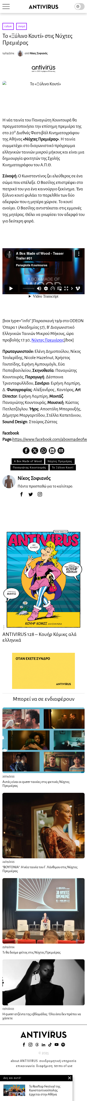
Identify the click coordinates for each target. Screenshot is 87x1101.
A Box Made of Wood (28, 461)
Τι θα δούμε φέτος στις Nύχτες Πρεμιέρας (31, 952)
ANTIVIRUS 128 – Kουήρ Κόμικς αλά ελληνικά (39, 637)
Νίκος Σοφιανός (39, 53)
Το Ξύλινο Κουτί (62, 467)
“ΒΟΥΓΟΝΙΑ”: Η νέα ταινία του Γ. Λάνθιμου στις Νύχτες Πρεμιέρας (40, 869)
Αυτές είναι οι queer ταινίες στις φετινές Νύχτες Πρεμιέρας (36, 784)
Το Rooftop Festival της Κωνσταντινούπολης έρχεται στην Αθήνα (44, 1090)
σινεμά (21, 26)
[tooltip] (26, 450)
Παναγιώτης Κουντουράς (29, 467)
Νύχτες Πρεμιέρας (47, 340)
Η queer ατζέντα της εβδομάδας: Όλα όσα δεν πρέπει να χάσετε (41, 1016)
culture (8, 26)
